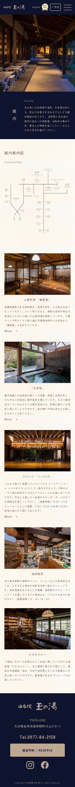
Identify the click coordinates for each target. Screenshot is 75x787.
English (36, 7)
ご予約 (55, 7)
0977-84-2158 (37, 737)
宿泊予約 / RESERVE (37, 750)
